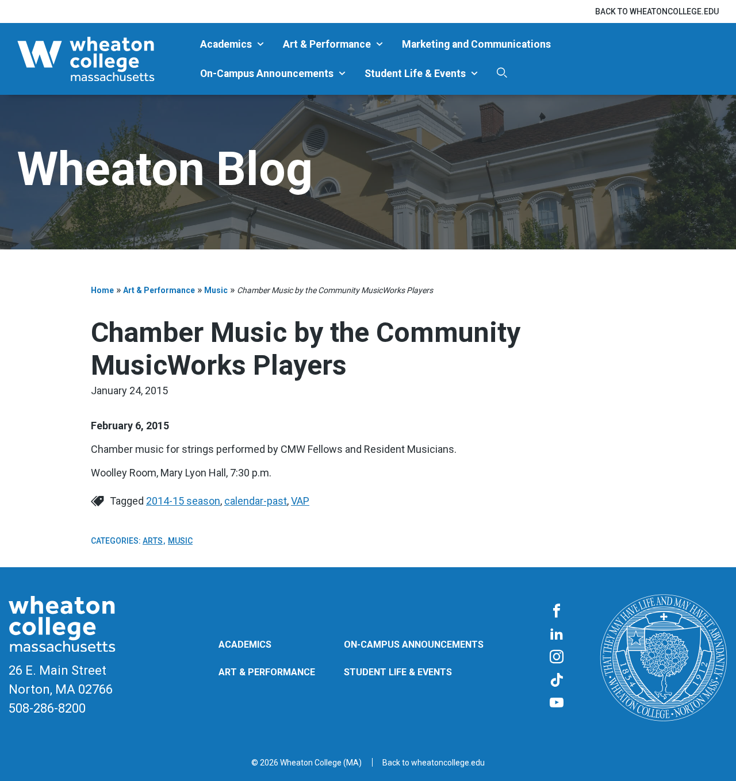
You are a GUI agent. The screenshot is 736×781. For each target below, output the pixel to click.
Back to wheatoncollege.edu (657, 11)
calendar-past (255, 501)
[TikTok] (557, 680)
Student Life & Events (415, 73)
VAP (300, 501)
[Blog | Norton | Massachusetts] (104, 59)
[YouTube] (557, 703)
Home (102, 290)
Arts (153, 540)
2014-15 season (183, 501)
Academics (226, 44)
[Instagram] (557, 657)
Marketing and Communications (476, 44)
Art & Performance (327, 44)
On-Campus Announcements (267, 73)
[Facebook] (557, 611)
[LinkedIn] (557, 634)
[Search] (502, 73)
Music (216, 290)
